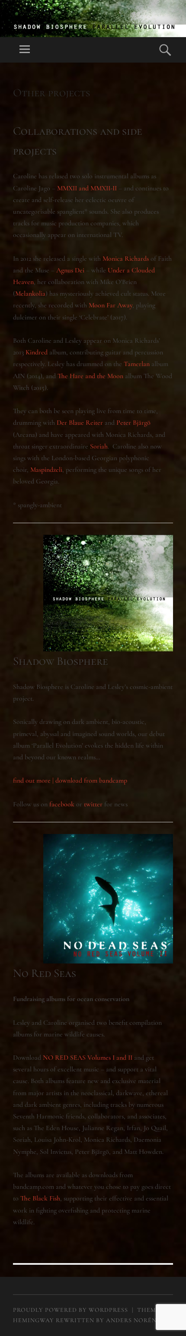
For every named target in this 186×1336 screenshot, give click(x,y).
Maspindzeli (46, 469)
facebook (61, 804)
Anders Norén (131, 1320)
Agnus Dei (70, 270)
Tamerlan (137, 364)
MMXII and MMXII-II (87, 188)
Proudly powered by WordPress (70, 1310)
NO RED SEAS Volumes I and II (88, 1057)
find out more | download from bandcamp (70, 780)
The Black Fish (40, 1198)
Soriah (99, 446)
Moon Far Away (110, 305)
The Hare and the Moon (90, 376)
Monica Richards (126, 258)
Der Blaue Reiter (80, 422)
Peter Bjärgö (133, 422)
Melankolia (30, 293)
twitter (93, 804)
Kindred (37, 352)
